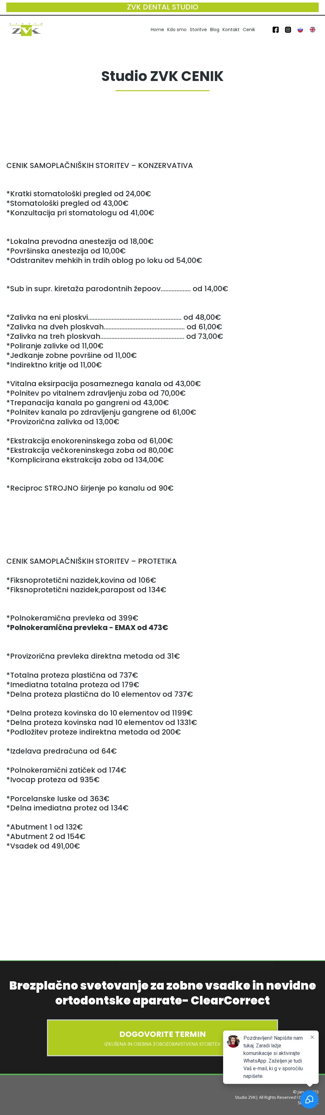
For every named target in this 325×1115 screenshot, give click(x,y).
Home (157, 29)
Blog (214, 29)
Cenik (249, 29)
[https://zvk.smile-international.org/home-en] (312, 29)
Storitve (198, 29)
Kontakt (231, 29)
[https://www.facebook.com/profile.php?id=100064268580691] (276, 29)
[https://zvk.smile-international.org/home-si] (300, 29)
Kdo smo (177, 29)
